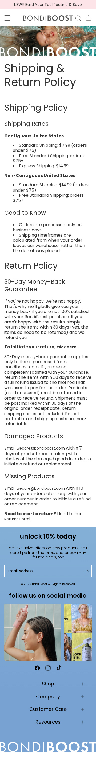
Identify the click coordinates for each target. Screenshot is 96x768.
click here (67, 347)
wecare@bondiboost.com (41, 448)
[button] (7, 18)
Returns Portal (17, 519)
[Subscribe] (86, 571)
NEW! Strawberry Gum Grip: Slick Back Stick (48, 4)
